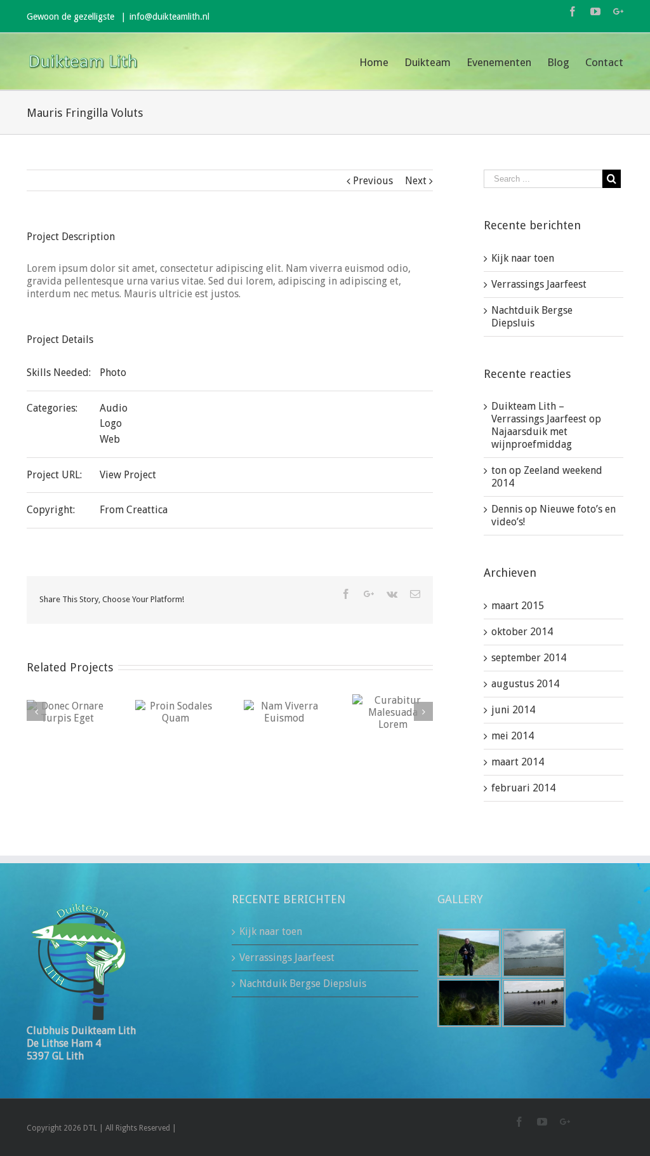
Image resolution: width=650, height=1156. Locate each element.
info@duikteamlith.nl (169, 16)
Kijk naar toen (522, 258)
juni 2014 (513, 710)
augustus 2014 (525, 684)
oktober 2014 (522, 632)
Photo (113, 372)
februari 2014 (523, 788)
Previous (373, 181)
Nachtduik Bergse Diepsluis (532, 316)
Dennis (506, 509)
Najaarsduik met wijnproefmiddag (531, 438)
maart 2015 (517, 606)
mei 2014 (512, 736)
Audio (114, 408)
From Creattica (134, 510)
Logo (111, 423)
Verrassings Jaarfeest (539, 284)
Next (416, 181)
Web (110, 439)
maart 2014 (517, 762)
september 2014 (528, 658)
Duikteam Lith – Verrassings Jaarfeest (539, 412)
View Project (128, 475)
